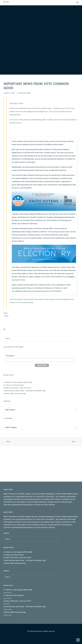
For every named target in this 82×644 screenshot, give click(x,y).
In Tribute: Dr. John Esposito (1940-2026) (18, 382)
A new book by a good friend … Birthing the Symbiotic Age (24, 390)
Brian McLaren (25, 93)
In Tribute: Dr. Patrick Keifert (14, 385)
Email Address (10, 356)
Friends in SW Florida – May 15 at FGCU (17, 388)
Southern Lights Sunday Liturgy (15, 393)
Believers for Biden (39, 267)
